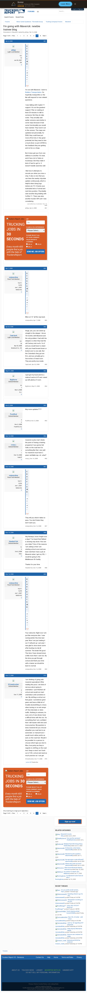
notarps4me (13, 277)
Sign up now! (70, 821)
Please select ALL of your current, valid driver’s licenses (33, 238)
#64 (45, 371)
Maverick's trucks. (66, 834)
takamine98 (68, 849)
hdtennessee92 (60, 897)
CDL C (30, 247)
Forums (31, 11)
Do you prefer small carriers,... (70, 890)
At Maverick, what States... (73, 848)
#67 (45, 466)
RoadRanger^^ (59, 909)
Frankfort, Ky (18, 427)
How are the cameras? (73, 838)
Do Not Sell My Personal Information (43, 972)
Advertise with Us (52, 970)
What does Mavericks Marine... (73, 867)
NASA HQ (19, 289)
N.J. (20, 392)
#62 (45, 268)
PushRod (13, 414)
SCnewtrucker (13, 684)
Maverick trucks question (73, 854)
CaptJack (13, 335)
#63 (45, 327)
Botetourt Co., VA (16, 348)
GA (21, 62)
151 (21, 55)
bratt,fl (20, 457)
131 (21, 341)
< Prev (13, 36)
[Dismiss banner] (75, 4)
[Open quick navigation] (80, 22)
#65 (45, 405)
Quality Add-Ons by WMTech (44, 988)
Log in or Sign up (77, 9)
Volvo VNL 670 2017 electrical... (73, 906)
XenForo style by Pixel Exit (43, 986)
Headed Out (13, 541)
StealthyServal (71, 840)
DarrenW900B (71, 913)
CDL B (39, 244)
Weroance (67, 869)
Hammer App (68, 970)
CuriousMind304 (60, 920)
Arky (62, 836)
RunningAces (59, 879)
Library (39, 970)
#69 (45, 574)
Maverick (15, 32)
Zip (27, 219)
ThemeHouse (55, 989)
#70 (45, 675)
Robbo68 (67, 845)
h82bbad (66, 873)
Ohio (20, 554)
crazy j (13, 445)
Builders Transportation (33, 92)
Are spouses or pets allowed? (74, 859)
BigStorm (13, 380)
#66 (45, 436)
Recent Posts (20, 17)
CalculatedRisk (59, 926)
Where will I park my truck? (73, 863)
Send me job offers (35, 251)
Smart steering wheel (73, 911)
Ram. (62, 891)
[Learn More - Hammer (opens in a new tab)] (43, 4)
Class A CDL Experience (35, 227)
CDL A (30, 244)
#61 (45, 41)
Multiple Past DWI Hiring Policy (73, 844)
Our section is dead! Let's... (72, 871)
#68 (45, 532)
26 (21, 385)
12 (21, 547)
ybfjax (27, 32)
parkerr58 (28, 762)
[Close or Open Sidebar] (78, 22)
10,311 (20, 283)
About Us (16, 970)
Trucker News (28, 970)
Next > (45, 36)
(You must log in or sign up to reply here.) (15, 811)
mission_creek (59, 944)
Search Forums (9, 17)
